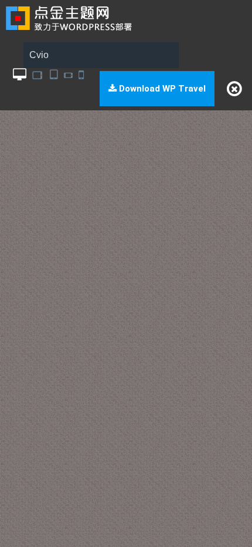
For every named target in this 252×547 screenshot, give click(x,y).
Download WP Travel (161, 88)
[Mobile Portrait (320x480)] (81, 75)
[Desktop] (20, 75)
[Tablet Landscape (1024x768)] (38, 75)
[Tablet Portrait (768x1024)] (54, 75)
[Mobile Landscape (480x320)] (68, 75)
